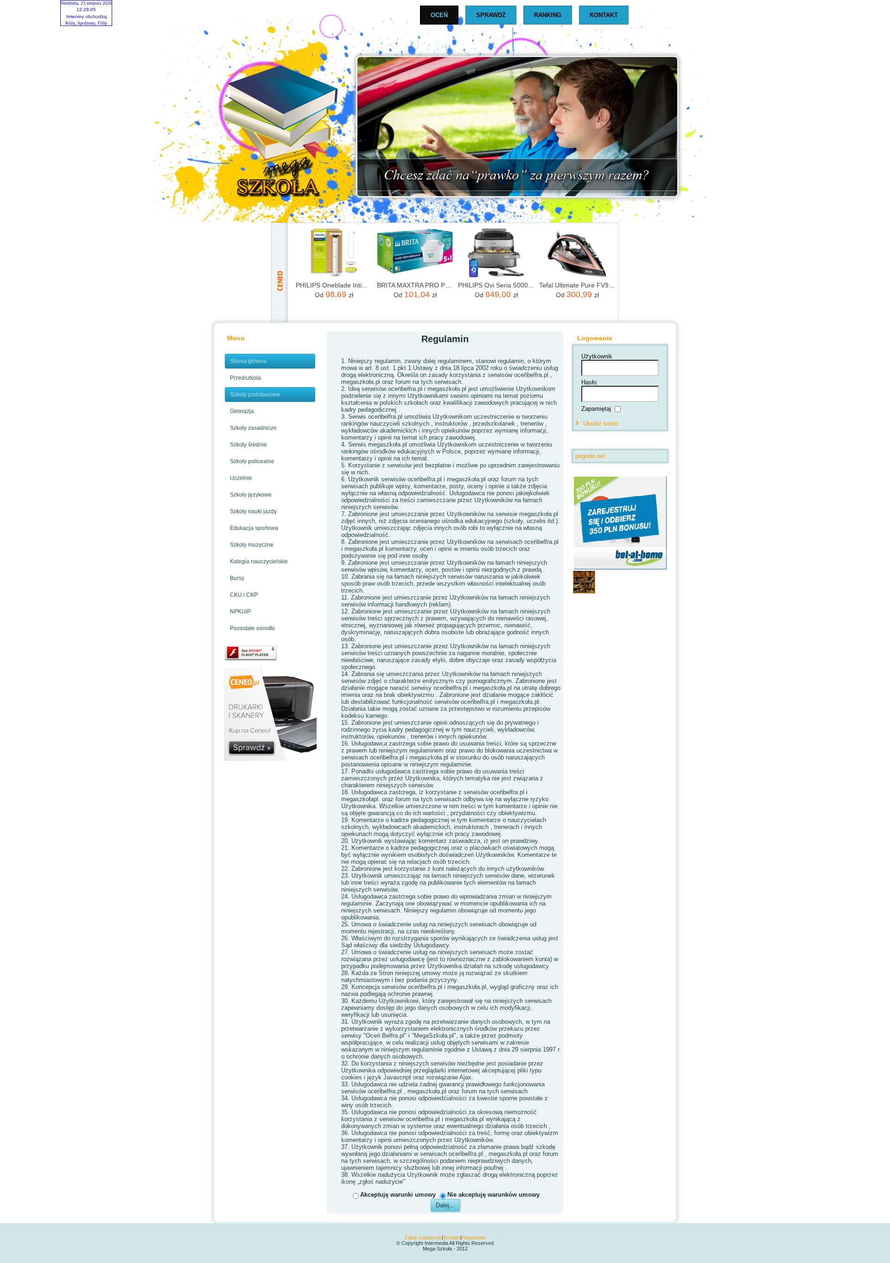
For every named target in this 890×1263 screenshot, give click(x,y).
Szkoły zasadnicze (253, 428)
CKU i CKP (244, 595)
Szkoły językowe (251, 494)
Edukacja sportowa (254, 528)
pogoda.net (590, 456)
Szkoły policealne (252, 461)
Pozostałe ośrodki (252, 628)
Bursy (237, 578)
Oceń (439, 15)
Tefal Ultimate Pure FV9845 (577, 285)
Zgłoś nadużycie (423, 1237)
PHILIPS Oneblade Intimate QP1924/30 (334, 285)
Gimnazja (242, 411)
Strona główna (248, 361)
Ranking (547, 15)
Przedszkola (245, 378)
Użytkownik (596, 356)
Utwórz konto (600, 423)
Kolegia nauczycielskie (259, 561)
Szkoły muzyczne (251, 545)
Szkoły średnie (248, 444)
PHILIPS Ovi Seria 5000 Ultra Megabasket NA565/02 (496, 285)
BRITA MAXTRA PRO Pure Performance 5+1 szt (415, 285)
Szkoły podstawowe (255, 394)
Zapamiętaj (596, 408)
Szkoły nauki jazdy (253, 511)
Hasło (589, 382)
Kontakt (604, 15)
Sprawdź (491, 15)
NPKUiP (240, 611)
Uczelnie (241, 478)
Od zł (334, 294)
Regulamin (473, 1237)
